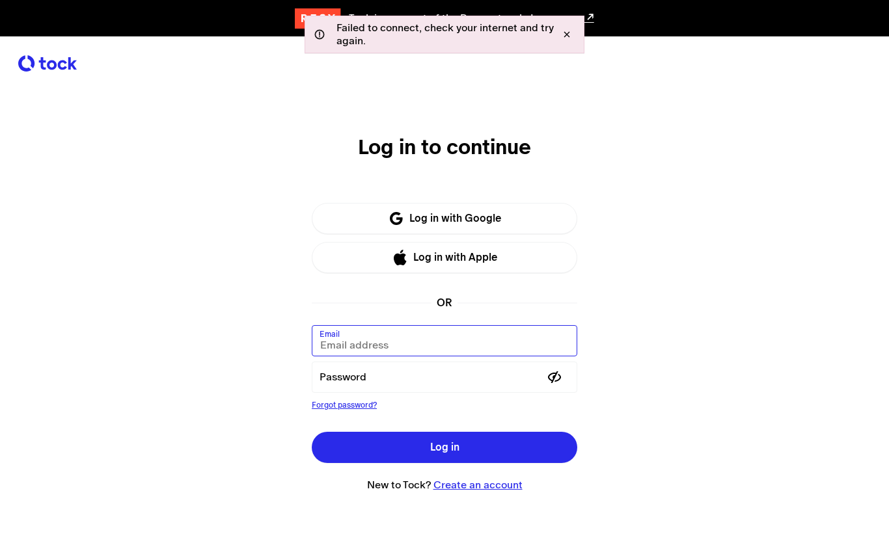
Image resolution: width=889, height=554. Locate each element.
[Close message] (567, 34)
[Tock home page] (47, 63)
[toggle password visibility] (554, 377)
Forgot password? (344, 405)
